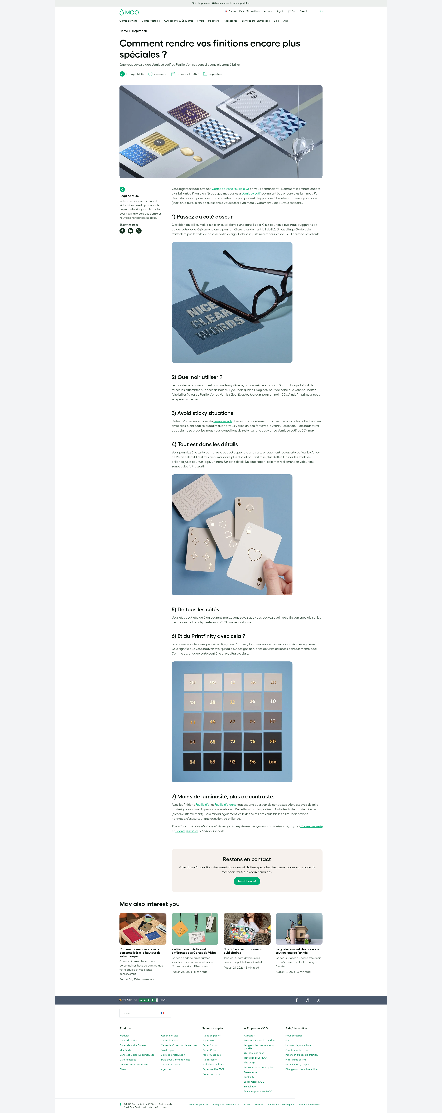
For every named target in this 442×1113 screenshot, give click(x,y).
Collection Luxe (211, 1074)
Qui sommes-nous (254, 1052)
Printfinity (249, 1076)
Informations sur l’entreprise (281, 1104)
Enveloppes (167, 1050)
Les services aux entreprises (259, 1067)
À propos (249, 1035)
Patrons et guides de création (301, 1054)
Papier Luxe (209, 1040)
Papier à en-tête (169, 1035)
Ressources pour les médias (259, 1040)
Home (123, 31)
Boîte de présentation (173, 1054)
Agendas (166, 1069)
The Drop (249, 1062)
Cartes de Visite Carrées (133, 1045)
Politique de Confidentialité (226, 1104)
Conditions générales (198, 1104)
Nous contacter (293, 1035)
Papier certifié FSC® (213, 1069)
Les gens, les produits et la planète (258, 1047)
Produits (124, 1035)
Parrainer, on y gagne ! (297, 1064)
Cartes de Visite (128, 20)
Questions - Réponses (297, 1050)
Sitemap (259, 1104)
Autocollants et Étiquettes (134, 1064)
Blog (276, 20)
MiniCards (125, 1050)
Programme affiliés (295, 1059)
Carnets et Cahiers (171, 1064)
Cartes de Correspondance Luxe (179, 1045)
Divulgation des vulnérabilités (302, 1069)
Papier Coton (210, 1050)
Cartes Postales (151, 20)
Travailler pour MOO (255, 1057)
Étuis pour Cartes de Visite (175, 1059)
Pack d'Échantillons (249, 11)
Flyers (200, 20)
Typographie (210, 1059)
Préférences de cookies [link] (309, 1104)
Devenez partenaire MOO (258, 1091)
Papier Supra (210, 1045)
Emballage (250, 1086)
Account (268, 11)
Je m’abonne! (247, 881)
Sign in (280, 11)
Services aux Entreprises (256, 20)
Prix (287, 1040)
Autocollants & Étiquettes (178, 20)
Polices (247, 1104)
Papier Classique (212, 1054)
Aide (286, 20)
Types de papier (211, 1035)
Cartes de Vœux (170, 1040)
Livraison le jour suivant (298, 1045)
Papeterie (213, 20)
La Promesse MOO (254, 1081)
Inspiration (139, 31)
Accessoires (230, 20)
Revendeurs (250, 1072)
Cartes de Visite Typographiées (137, 1054)
